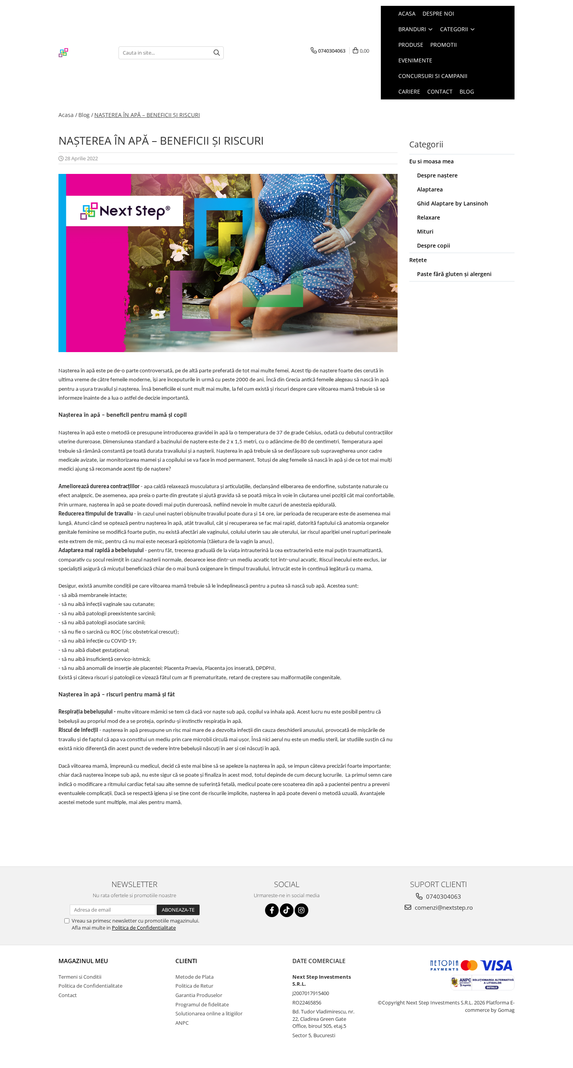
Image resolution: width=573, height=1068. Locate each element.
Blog (467, 91)
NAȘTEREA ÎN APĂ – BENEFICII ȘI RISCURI (147, 115)
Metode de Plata (194, 976)
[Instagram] (301, 910)
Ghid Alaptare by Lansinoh (452, 203)
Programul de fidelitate (202, 1004)
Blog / (85, 115)
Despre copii (433, 245)
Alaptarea (430, 189)
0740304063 (442, 896)
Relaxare (428, 217)
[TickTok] (287, 910)
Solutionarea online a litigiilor (208, 1013)
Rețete (418, 260)
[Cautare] (217, 52)
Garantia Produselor (198, 995)
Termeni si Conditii (79, 976)
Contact (440, 91)
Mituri (425, 231)
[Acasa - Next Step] (82, 53)
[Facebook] (272, 910)
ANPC (182, 1022)
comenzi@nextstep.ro (443, 907)
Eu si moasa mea (431, 161)
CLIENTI (186, 961)
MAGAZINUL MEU (83, 961)
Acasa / (67, 115)
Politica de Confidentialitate (144, 927)
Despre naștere (437, 175)
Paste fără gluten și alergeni (454, 274)
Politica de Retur (194, 985)
